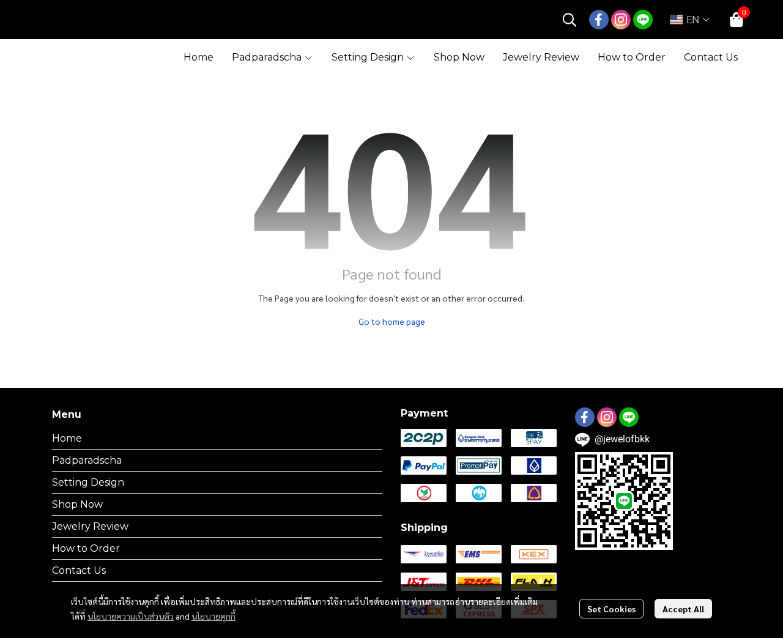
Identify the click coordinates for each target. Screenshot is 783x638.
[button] (569, 19)
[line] (643, 19)
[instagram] (621, 19)
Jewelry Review (90, 526)
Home (67, 438)
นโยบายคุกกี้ (213, 615)
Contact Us (79, 570)
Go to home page (391, 321)
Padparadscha (87, 460)
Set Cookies (611, 608)
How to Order (86, 548)
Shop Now (77, 504)
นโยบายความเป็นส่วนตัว (130, 615)
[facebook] (599, 19)
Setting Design (88, 482)
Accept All (683, 608)
